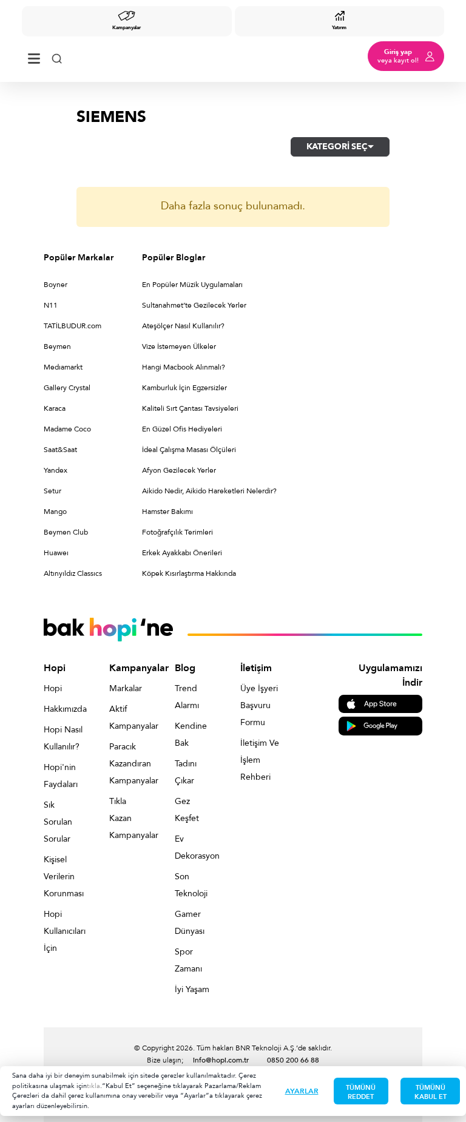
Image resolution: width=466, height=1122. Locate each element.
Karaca (55, 408)
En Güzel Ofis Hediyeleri (182, 429)
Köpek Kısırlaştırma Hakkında (189, 573)
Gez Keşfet (187, 810)
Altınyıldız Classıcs (73, 573)
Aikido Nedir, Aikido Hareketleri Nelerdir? (209, 491)
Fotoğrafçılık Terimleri (177, 532)
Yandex (55, 470)
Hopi (53, 688)
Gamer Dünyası (189, 922)
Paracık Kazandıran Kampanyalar (128, 763)
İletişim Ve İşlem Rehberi (259, 760)
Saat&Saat (60, 450)
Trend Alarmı (187, 697)
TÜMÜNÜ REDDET (361, 1092)
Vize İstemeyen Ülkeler (179, 346)
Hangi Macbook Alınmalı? (183, 367)
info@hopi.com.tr (221, 1060)
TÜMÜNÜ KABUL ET (430, 1092)
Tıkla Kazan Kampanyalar (128, 818)
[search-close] (56, 56)
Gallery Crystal (67, 388)
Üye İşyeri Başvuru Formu (259, 705)
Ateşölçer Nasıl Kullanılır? (183, 326)
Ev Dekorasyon (194, 847)
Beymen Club (66, 532)
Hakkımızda (63, 709)
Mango (55, 511)
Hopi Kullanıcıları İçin (63, 931)
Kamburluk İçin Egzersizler (184, 388)
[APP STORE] (380, 703)
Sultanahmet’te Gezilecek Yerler (194, 305)
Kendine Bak (191, 734)
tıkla (93, 1085)
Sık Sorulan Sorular (58, 822)
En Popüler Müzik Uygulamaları (192, 284)
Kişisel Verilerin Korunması (63, 876)
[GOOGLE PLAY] (380, 725)
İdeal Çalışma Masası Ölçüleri (189, 450)
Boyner (55, 284)
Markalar (125, 688)
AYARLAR (302, 1091)
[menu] (34, 56)
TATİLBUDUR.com (72, 326)
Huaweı (56, 553)
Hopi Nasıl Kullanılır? (63, 738)
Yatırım (339, 27)
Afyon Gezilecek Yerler (179, 470)
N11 (51, 305)
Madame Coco (67, 429)
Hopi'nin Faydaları (61, 776)
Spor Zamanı (188, 960)
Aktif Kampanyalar (128, 717)
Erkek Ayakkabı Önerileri (182, 553)
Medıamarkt (63, 367)
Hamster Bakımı (167, 511)
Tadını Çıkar (186, 772)
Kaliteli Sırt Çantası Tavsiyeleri (190, 408)
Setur (52, 491)
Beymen (57, 346)
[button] (340, 147)
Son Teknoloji (191, 885)
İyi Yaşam (192, 989)
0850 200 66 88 (293, 1060)
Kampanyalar (126, 27)
